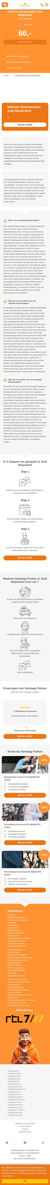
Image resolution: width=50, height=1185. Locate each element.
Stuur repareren (14, 938)
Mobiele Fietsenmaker (16, 936)
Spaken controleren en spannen (20, 998)
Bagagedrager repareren (17, 920)
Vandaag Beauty (14, 1081)
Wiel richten (12, 976)
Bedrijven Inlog (25, 1135)
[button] (3, 221)
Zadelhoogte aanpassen (17, 978)
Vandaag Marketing (15, 1115)
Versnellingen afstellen (16, 973)
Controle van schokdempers (18, 923)
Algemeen (11, 918)
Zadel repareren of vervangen (19, 1008)
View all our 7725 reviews (25, 733)
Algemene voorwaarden (25, 1126)
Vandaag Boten (13, 1084)
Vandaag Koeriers (14, 1079)
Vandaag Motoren (14, 1087)
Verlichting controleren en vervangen (21, 1003)
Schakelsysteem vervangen (18, 992)
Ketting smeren (13, 987)
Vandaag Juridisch (15, 1097)
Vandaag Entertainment (16, 1092)
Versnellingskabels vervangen (19, 941)
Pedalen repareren (15, 965)
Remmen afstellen (15, 968)
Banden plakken (14, 955)
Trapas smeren (13, 1000)
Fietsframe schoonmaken (17, 982)
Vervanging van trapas (16, 946)
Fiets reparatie (13, 928)
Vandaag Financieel (15, 1110)
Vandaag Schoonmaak (16, 1102)
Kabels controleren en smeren (19, 985)
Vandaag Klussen (14, 1076)
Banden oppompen (15, 952)
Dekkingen (12, 925)
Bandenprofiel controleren (17, 958)
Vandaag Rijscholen (15, 1089)
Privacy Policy (25, 1129)
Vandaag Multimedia (15, 1100)
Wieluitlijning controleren (17, 949)
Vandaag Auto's (13, 1074)
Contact (25, 1132)
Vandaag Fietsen (14, 1095)
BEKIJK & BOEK (25, 125)
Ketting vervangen (14, 933)
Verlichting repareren (15, 971)
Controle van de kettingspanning (20, 960)
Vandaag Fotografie (15, 1118)
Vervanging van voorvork (17, 1005)
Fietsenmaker (13, 931)
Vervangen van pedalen (16, 944)
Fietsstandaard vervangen (17, 963)
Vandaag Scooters (15, 1105)
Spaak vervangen (14, 995)
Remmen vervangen (15, 990)
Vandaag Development (16, 1113)
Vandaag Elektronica (15, 1107)
